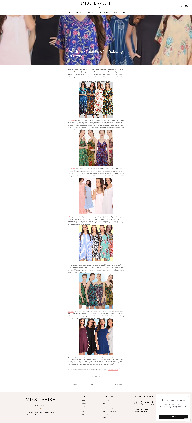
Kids (115, 12)
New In (68, 12)
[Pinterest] (141, 403)
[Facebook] (147, 403)
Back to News (96, 385)
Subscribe (173, 417)
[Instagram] (136, 403)
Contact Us (106, 400)
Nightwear (104, 12)
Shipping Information (108, 409)
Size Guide (106, 417)
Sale (124, 12)
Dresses (79, 12)
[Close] (188, 396)
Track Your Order (107, 406)
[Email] (152, 403)
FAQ (104, 403)
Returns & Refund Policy (109, 412)
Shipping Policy (107, 414)
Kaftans (91, 12)
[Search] (6, 5)
